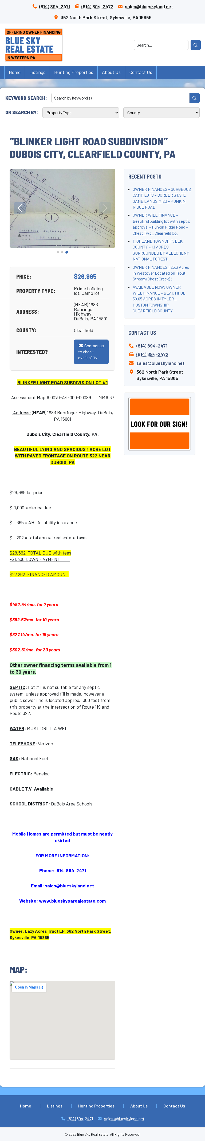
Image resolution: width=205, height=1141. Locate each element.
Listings (37, 72)
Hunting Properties (73, 72)
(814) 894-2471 (54, 6)
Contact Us (140, 72)
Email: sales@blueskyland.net (62, 885)
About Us (111, 72)
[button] (58, 252)
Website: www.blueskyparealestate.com (62, 901)
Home (15, 72)
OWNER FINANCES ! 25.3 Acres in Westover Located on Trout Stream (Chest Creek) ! (161, 273)
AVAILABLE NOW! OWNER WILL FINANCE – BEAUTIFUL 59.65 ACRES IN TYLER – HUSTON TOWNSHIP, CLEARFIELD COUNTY (159, 298)
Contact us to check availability (91, 351)
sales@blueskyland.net (149, 6)
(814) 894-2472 (97, 6)
